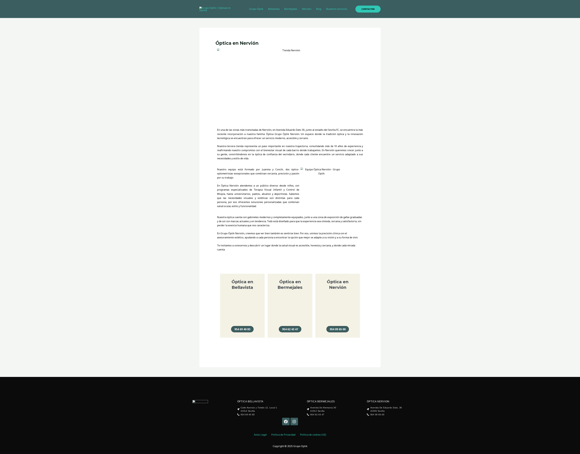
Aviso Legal (260, 434)
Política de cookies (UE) (313, 434)
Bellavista (273, 9)
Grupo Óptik (256, 9)
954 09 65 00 (338, 329)
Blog (318, 9)
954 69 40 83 (242, 329)
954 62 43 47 (290, 329)
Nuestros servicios (336, 9)
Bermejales (290, 9)
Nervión (306, 9)
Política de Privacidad (283, 434)
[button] (368, 9)
